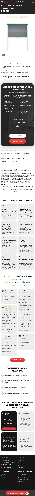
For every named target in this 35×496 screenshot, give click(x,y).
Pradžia (3, 5)
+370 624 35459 (21, 1)
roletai (7, 186)
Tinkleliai (10, 5)
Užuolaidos (4, 477)
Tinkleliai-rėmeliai (22, 483)
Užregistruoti (17, 141)
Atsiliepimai (21, 464)
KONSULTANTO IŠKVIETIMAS (15, 493)
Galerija (20, 465)
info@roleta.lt (7, 467)
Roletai (3, 474)
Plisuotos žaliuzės (22, 477)
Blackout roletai (22, 474)
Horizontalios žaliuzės (23, 479)
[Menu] (33, 2)
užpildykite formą (9, 428)
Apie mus (20, 462)
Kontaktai (20, 467)
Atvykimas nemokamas (24, 428)
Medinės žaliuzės (22, 476)
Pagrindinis (21, 460)
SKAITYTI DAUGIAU (17, 360)
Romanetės (4, 476)
